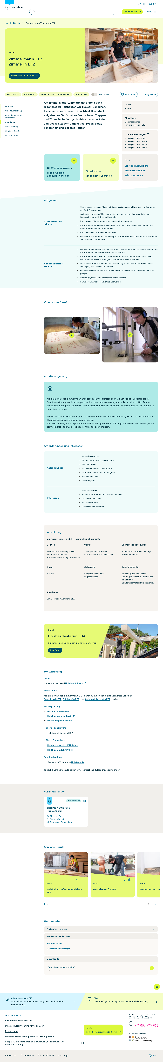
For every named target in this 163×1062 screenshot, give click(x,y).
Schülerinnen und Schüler (18, 1020)
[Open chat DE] (157, 987)
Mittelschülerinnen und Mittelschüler (24, 1025)
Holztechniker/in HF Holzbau (62, 745)
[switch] (100, 94)
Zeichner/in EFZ (71, 699)
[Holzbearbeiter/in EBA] (101, 641)
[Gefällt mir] (77, 879)
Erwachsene (11, 1031)
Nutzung (62, 1055)
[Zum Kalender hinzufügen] (84, 800)
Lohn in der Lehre (134, 174)
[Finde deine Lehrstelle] (101, 167)
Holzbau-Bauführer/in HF (60, 749)
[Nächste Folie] (155, 904)
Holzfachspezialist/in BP (60, 720)
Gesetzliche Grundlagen (59, 948)
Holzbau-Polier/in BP (58, 711)
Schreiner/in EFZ (53, 699)
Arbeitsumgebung (13, 110)
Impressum (11, 1055)
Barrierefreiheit (46, 1055)
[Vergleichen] (82, 879)
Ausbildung (10, 122)
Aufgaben (9, 106)
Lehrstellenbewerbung (136, 165)
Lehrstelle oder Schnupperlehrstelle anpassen (29, 1036)
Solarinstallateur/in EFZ (97, 699)
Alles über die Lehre (135, 170)
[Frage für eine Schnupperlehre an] (62, 167)
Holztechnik (77, 762)
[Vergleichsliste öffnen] (144, 4)
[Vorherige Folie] (149, 904)
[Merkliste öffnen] (139, 4)
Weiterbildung (11, 126)
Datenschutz (27, 1055)
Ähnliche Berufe (12, 131)
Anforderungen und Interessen (14, 116)
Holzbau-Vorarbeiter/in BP (61, 716)
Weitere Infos (11, 135)
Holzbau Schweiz (55, 943)
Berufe (17, 23)
